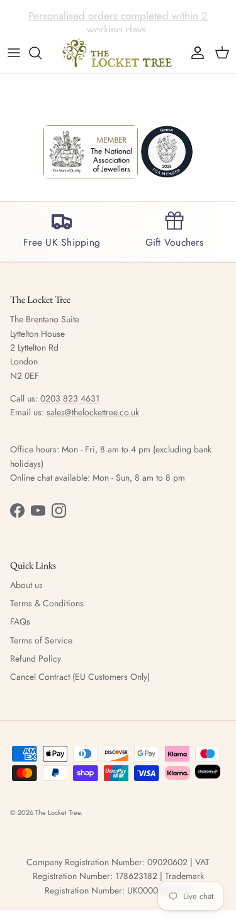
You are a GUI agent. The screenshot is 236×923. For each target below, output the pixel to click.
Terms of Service (41, 640)
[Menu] (14, 53)
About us (26, 585)
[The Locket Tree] (118, 52)
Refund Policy (35, 658)
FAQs (20, 621)
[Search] (41, 53)
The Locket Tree (58, 812)
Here (195, 20)
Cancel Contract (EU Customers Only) (80, 676)
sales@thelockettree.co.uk (93, 412)
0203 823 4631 (69, 398)
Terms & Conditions (47, 603)
